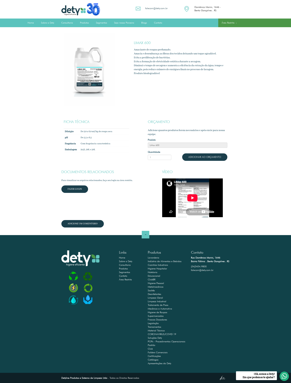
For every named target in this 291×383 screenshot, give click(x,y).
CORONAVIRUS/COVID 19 (162, 334)
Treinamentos (154, 326)
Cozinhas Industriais (158, 264)
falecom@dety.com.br (156, 8)
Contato (158, 22)
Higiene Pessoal (156, 283)
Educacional (154, 275)
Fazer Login (75, 189)
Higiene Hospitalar (157, 268)
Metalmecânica (155, 286)
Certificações (154, 356)
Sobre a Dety (47, 22)
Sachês (151, 290)
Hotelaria (152, 272)
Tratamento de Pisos (158, 305)
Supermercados (156, 316)
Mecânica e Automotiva (160, 308)
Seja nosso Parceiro (124, 22)
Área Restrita (229, 23)
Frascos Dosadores (157, 319)
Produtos (84, 22)
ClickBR (151, 279)
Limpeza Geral (155, 297)
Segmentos (101, 22)
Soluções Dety (155, 337)
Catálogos (153, 359)
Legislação (153, 323)
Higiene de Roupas (157, 312)
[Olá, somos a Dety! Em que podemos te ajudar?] (282, 374)
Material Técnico (156, 330)
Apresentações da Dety (159, 363)
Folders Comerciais (157, 352)
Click (150, 348)
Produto (152, 139)
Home (31, 22)
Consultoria (67, 22)
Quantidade (154, 151)
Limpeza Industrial (157, 301)
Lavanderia (153, 257)
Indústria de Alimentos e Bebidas (164, 261)
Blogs (144, 22)
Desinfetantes (154, 294)
